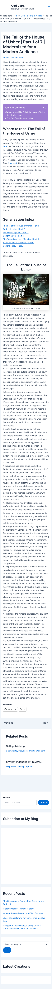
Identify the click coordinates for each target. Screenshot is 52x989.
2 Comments (11, 751)
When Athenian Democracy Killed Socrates (23, 913)
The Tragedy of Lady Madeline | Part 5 (21, 239)
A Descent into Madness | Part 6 (18, 242)
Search (6, 797)
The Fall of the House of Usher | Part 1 (21, 226)
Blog (23, 16)
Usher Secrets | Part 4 (13, 236)
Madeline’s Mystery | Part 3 (15, 232)
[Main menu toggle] (49, 7)
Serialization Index (14, 115)
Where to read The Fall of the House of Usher (25, 112)
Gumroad (12, 163)
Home (16, 16)
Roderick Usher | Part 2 (14, 229)
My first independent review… (24, 761)
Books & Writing (34, 16)
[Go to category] (7, 950)
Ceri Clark (18, 5)
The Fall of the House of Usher (20, 118)
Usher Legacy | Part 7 (13, 246)
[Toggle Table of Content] (42, 108)
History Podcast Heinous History (18, 909)
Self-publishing (15, 746)
